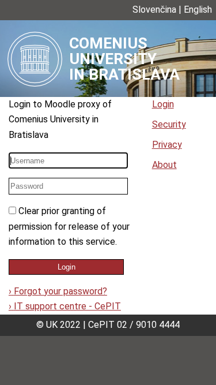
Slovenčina (154, 9)
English (198, 9)
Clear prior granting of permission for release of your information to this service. (69, 226)
